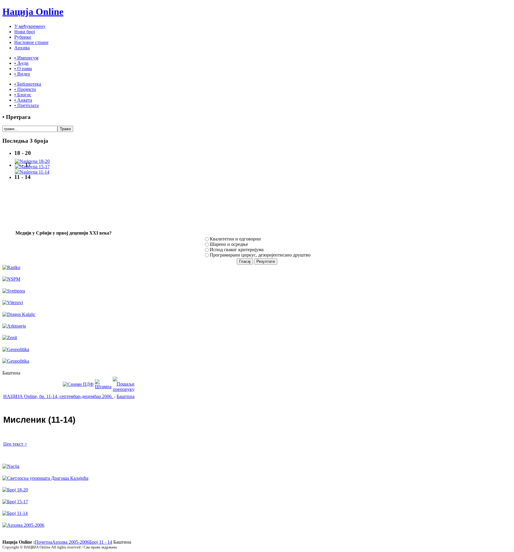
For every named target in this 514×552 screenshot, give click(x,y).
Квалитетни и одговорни (235, 238)
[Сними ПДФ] (78, 384)
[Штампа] (103, 386)
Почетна (43, 542)
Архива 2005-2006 (70, 542)
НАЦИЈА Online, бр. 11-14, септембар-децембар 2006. (58, 396)
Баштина (125, 396)
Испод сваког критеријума (237, 249)
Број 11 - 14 (100, 542)
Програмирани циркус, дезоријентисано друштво (260, 254)
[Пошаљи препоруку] (123, 389)
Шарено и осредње (229, 244)
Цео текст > (15, 443)
